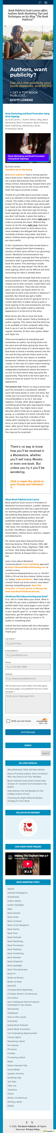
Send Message (28, 732)
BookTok (11, 985)
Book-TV (11, 973)
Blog (39, 119)
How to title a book (16, 1017)
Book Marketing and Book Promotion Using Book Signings (27, 115)
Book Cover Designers (18, 925)
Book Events (13, 929)
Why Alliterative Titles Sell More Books (26, 769)
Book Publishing (13, 125)
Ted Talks (11, 1081)
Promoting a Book (14, 128)
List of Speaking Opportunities (22, 1033)
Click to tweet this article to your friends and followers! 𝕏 (27, 484)
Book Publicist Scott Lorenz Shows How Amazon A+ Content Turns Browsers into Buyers (27, 783)
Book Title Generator (17, 969)
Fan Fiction (12, 997)
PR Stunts (12, 1049)
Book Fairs (12, 933)
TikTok (10, 1093)
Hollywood (12, 1013)
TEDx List (11, 1085)
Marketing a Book (31, 125)
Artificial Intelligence (17, 892)
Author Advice (29, 119)
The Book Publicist (27, 1126)
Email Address (12, 650)
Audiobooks (13, 896)
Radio (10, 1061)
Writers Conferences (17, 1097)
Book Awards (13, 913)
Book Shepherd (15, 961)
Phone (8, 662)
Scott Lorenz (14, 119)
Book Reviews (14, 957)
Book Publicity (41, 122)
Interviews (12, 1021)
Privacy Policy (32, 1129)
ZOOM (10, 1105)
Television (12, 1089)
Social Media (13, 1069)
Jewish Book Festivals (17, 1025)
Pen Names (13, 1045)
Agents (10, 888)
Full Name (10, 639)
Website (8, 674)
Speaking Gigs (14, 1077)
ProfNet (11, 1053)
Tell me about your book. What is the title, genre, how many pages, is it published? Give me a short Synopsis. (26, 689)
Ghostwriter (13, 1008)
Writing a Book (14, 1101)
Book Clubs (13, 917)
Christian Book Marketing (19, 989)
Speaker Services (15, 1073)
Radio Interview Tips (17, 1065)
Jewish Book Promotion (18, 1029)
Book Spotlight (14, 965)
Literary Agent (14, 1037)
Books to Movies (15, 977)
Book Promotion (25, 122)
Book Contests (14, 921)
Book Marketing (15, 941)
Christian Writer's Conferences (22, 993)
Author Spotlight (15, 904)
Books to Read (14, 981)
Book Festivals (14, 937)
